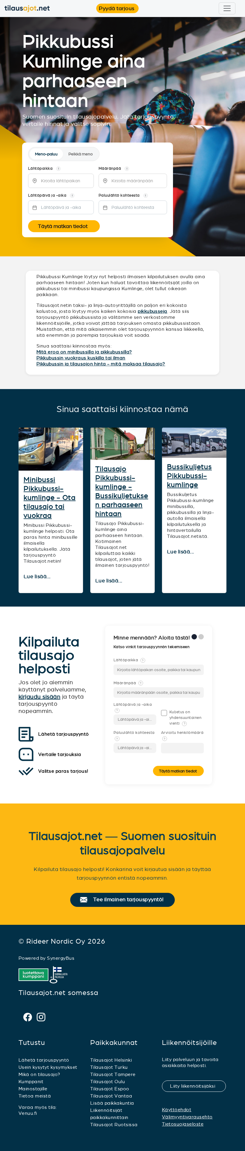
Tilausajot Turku (109, 1067)
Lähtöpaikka (129, 660)
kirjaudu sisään (39, 697)
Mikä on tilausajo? (39, 1074)
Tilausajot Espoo (109, 1088)
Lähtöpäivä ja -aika (133, 707)
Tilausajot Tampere (113, 1074)
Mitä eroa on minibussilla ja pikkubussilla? (84, 351)
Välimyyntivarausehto (187, 1116)
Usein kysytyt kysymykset (48, 1067)
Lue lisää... (38, 577)
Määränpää (128, 683)
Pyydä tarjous (118, 8)
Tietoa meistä (35, 1095)
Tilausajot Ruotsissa (114, 1124)
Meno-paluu (46, 154)
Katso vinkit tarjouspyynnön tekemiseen (152, 647)
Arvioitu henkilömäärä (182, 735)
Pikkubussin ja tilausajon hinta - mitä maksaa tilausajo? (100, 363)
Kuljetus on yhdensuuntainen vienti (185, 718)
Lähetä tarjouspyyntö (44, 1060)
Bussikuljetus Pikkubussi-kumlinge (189, 476)
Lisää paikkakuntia (112, 1103)
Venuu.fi (28, 1113)
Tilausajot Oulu (107, 1081)
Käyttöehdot (176, 1109)
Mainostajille (33, 1088)
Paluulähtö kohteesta (134, 735)
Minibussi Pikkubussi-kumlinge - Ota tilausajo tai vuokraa (50, 497)
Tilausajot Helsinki (111, 1060)
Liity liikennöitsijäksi (196, 1086)
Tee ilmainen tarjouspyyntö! (131, 899)
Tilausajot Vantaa (111, 1095)
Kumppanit (31, 1081)
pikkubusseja (152, 311)
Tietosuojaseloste (182, 1123)
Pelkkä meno (80, 154)
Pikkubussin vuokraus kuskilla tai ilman (80, 357)
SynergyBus (60, 958)
